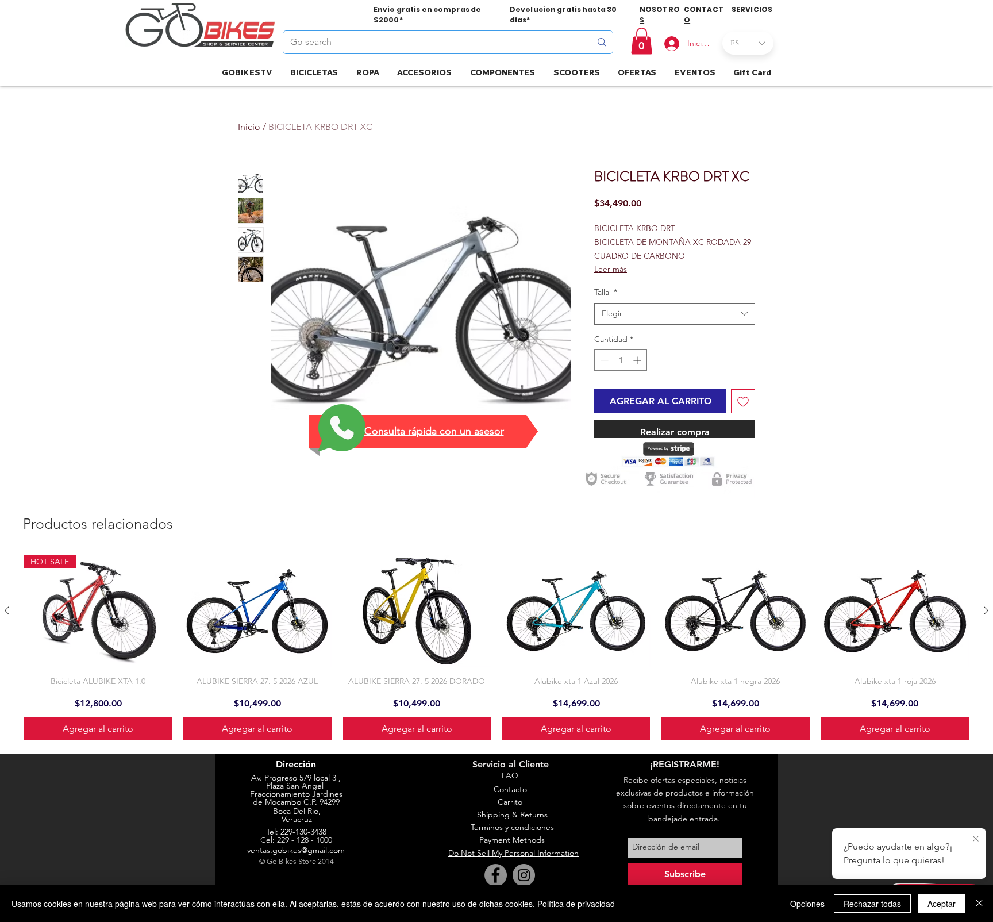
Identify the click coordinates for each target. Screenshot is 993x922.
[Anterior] (7, 610)
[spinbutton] (620, 360)
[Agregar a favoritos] (743, 401)
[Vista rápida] (257, 611)
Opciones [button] (807, 903)
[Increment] (638, 360)
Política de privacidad (576, 903)
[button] (641, 41)
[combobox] (674, 314)
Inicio (249, 126)
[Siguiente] (986, 610)
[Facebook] (495, 875)
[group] (496, 648)
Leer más (610, 269)
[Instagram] (524, 875)
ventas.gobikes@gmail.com (296, 850)
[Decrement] (603, 360)
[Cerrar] (979, 903)
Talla (605, 292)
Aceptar (941, 903)
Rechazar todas (872, 903)
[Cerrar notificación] (975, 839)
